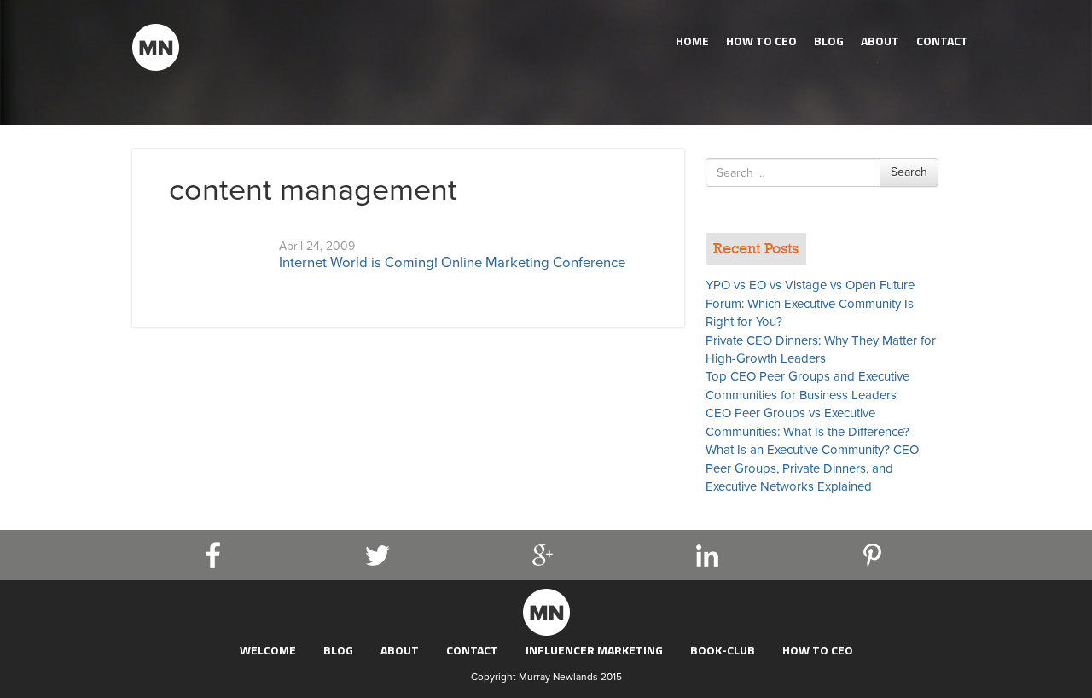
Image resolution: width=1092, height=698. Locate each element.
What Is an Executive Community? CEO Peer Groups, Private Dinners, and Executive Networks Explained (812, 468)
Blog (829, 40)
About (880, 40)
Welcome (268, 650)
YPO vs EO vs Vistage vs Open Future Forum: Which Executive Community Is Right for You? (810, 303)
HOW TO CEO (761, 40)
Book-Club (722, 650)
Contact (942, 40)
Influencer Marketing (594, 650)
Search (909, 172)
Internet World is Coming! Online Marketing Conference (452, 262)
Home (692, 40)
